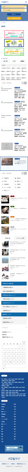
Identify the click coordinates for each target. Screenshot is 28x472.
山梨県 (13, 387)
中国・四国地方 (4, 379)
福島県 (16, 390)
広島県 (19, 379)
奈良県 (21, 394)
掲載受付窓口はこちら (7, 337)
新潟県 (17, 387)
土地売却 (18, 187)
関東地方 (3, 395)
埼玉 (15, 424)
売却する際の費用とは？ (9, 291)
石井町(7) (3, 78)
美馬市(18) (19, 78)
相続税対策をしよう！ (8, 322)
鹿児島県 (10, 384)
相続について (19, 181)
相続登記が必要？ (7, 318)
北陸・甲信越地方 (4, 387)
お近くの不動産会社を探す (14, 18)
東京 (15, 421)
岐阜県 (10, 392)
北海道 (7, 385)
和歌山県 (14, 394)
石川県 (20, 387)
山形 (15, 434)
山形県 (10, 390)
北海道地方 (3, 385)
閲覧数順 (22, 61)
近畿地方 (3, 394)
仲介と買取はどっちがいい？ (10, 306)
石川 (15, 411)
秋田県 (20, 390)
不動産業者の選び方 (8, 287)
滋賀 (15, 429)
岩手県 (13, 390)
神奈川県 (20, 395)
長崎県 (6, 384)
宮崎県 (16, 382)
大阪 (2, 441)
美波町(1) (13, 78)
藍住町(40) (24, 78)
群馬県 (24, 395)
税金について (7, 190)
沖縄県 (19, 382)
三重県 (6, 392)
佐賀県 (9, 382)
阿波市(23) (13, 79)
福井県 (23, 387)
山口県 (9, 379)
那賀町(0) (3, 79)
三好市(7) (8, 68)
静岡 (15, 404)
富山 (15, 414)
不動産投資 (6, 184)
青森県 (23, 390)
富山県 (10, 387)
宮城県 (6, 390)
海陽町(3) (18, 74)
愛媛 (2, 434)
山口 (15, 431)
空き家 (5, 181)
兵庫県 (10, 394)
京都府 (6, 394)
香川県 (6, 380)
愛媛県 (3, 380)
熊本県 (22, 382)
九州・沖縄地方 (4, 382)
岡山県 (12, 379)
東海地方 (3, 392)
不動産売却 (6, 178)
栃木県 (16, 395)
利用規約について (6, 332)
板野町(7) (13, 74)
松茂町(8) (8, 74)
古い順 (14, 61)
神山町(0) (8, 78)
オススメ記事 (20, 238)
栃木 (15, 426)
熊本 (2, 431)
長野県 (3, 389)
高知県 (10, 380)
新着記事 (7, 238)
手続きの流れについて (8, 299)
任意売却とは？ (7, 310)
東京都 (13, 395)
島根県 (16, 379)
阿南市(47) (8, 79)
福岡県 (3, 384)
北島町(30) (8, 71)
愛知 (15, 436)
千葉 (15, 409)
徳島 (2, 429)
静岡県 (16, 392)
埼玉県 (10, 395)
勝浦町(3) (3, 71)
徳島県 (22, 379)
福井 (15, 439)
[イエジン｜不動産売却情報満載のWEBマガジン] (12, 2)
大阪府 (17, 394)
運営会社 (4, 334)
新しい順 (5, 61)
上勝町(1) (13, 68)
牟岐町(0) (24, 74)
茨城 (15, 406)
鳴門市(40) (19, 79)
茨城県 (3, 397)
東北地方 (3, 390)
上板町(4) (18, 68)
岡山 (2, 436)
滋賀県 (24, 394)
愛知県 (13, 392)
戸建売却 (18, 184)
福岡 (2, 426)
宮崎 (15, 416)
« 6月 (3, 368)
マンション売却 (7, 187)
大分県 (12, 382)
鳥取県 (13, 380)
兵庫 (15, 419)
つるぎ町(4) (3, 68)
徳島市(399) (24, 71)
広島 (2, 439)
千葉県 (6, 395)
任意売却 (18, 178)
